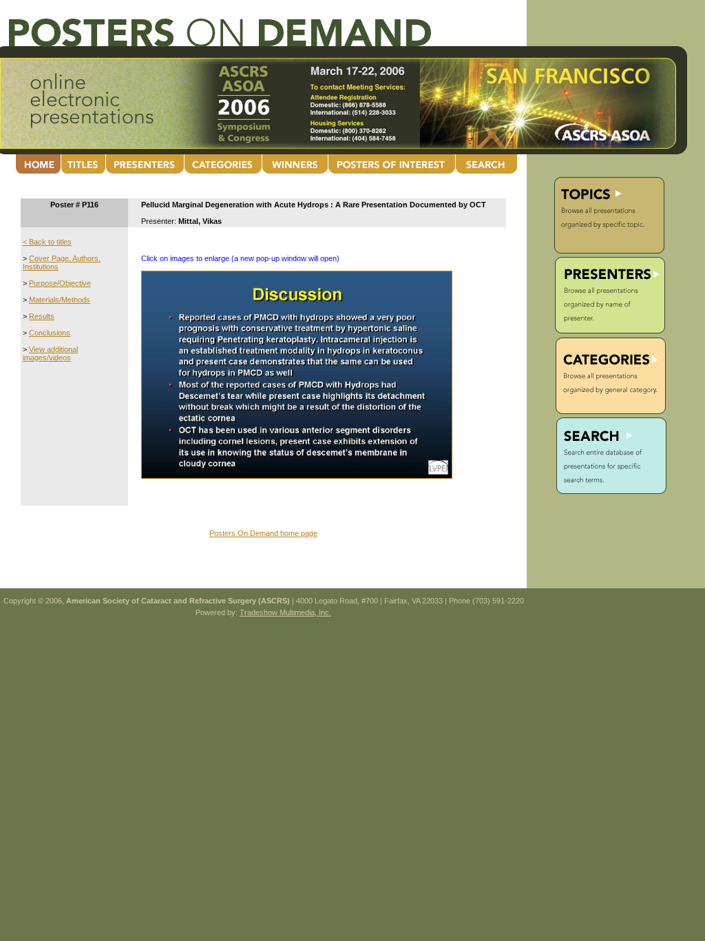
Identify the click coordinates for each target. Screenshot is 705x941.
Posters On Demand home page (263, 533)
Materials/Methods (59, 300)
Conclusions (49, 333)
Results (41, 316)
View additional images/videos (50, 353)
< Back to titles (47, 242)
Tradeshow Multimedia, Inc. (285, 612)
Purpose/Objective (60, 283)
